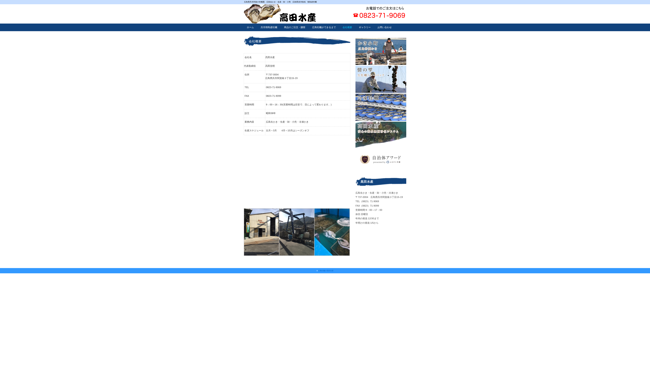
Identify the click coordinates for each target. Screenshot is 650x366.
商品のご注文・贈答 (294, 27)
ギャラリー (365, 27)
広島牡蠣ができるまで (324, 27)
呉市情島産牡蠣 (269, 27)
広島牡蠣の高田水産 (325, 271)
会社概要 (347, 27)
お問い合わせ (384, 27)
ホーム (250, 27)
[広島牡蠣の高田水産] (280, 6)
